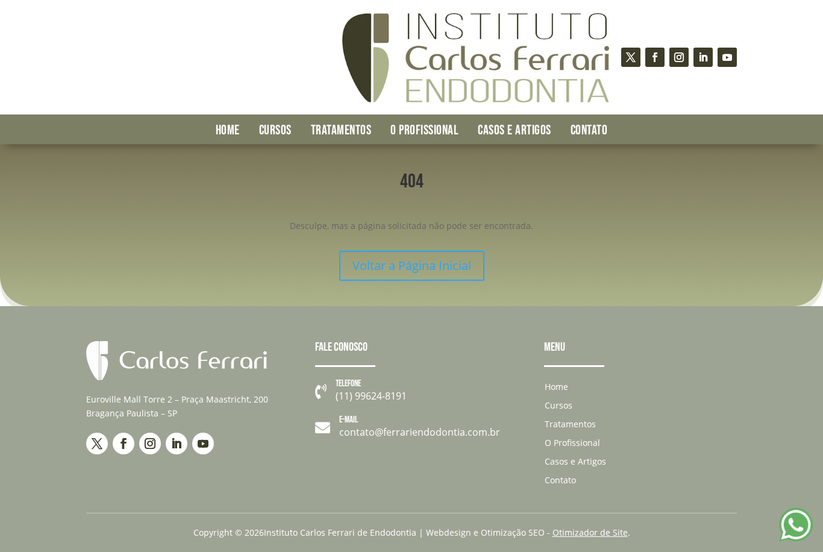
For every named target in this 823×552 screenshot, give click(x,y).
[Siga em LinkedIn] (703, 57)
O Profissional (424, 130)
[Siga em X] (630, 57)
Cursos (275, 130)
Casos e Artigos (514, 130)
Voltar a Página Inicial (411, 265)
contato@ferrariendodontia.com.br (419, 432)
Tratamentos (341, 130)
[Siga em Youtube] (727, 57)
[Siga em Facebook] (655, 57)
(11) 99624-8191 (371, 396)
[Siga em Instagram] (679, 57)
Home (228, 130)
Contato (589, 130)
